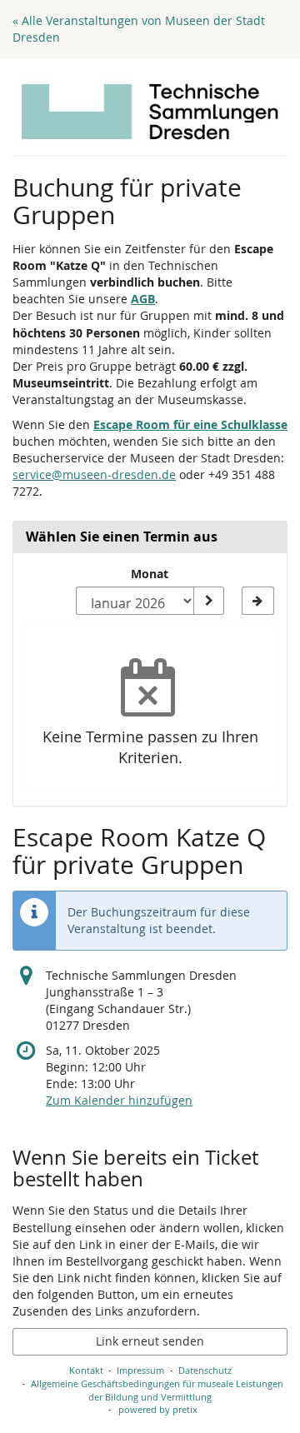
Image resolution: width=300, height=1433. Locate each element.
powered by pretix (158, 1409)
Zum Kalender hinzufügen (119, 1100)
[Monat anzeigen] (208, 601)
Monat (149, 574)
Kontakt (86, 1370)
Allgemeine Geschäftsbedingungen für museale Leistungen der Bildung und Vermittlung (157, 1390)
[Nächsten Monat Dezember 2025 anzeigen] (258, 601)
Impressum (140, 1370)
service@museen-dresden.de (94, 474)
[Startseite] (150, 111)
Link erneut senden (150, 1341)
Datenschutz (205, 1370)
